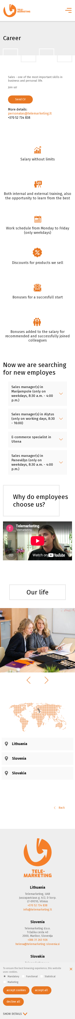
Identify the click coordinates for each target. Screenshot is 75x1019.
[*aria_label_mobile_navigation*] (68, 11)
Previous (29, 680)
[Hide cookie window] (71, 969)
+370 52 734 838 (37, 905)
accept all (41, 990)
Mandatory (13, 976)
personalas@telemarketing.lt (30, 113)
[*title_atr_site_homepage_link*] (38, 857)
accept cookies (16, 990)
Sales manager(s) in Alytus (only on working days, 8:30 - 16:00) (33, 418)
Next (47, 680)
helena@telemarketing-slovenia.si (37, 944)
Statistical (50, 976)
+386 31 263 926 (38, 940)
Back (61, 807)
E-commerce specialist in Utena (31, 439)
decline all (13, 1001)
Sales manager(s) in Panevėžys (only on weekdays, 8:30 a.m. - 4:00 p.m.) (32, 462)
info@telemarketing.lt (37, 909)
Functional (32, 976)
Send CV (20, 99)
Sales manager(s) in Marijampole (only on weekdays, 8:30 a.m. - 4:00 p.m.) (32, 393)
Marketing (13, 982)
